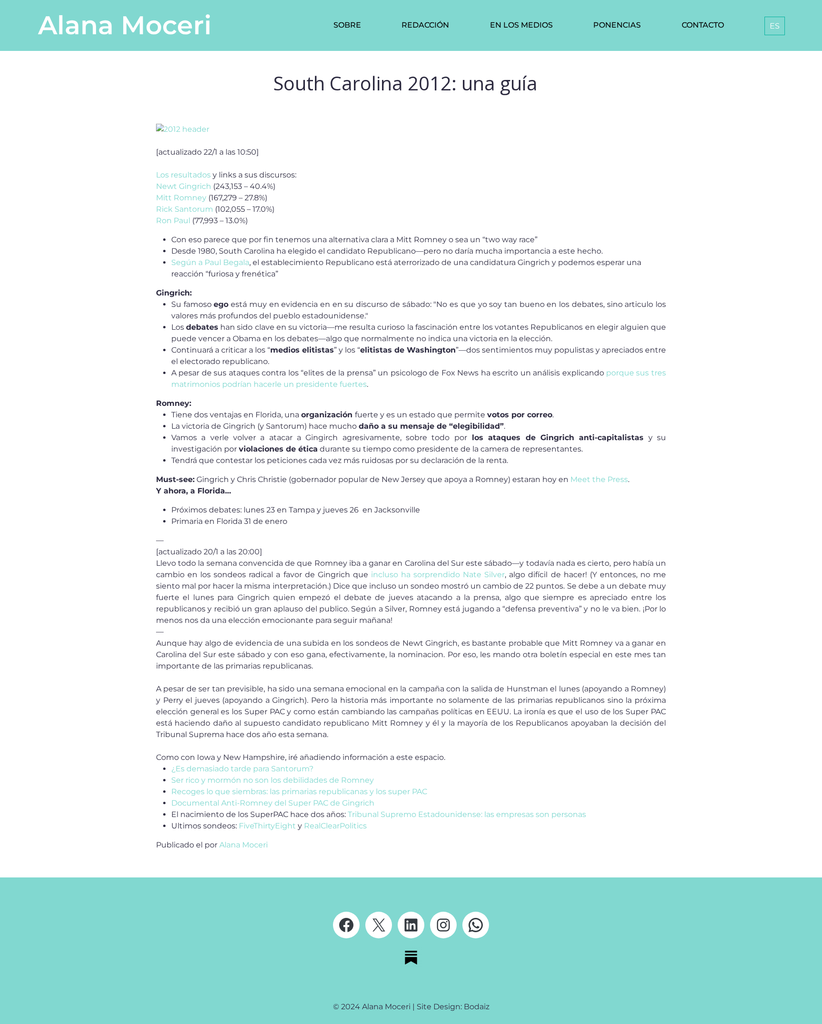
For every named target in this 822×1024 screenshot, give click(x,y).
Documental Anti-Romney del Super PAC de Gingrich (272, 802)
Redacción (425, 25)
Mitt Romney (181, 197)
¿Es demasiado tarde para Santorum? (242, 768)
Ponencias (617, 25)
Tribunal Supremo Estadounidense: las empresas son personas (467, 814)
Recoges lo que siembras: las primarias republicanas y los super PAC (299, 791)
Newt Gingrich (183, 186)
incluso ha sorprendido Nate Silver (438, 574)
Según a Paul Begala (210, 262)
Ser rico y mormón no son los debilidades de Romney (272, 780)
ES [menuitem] (775, 25)
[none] (773, 26)
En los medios (521, 25)
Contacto (703, 25)
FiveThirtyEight (268, 825)
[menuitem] (774, 26)
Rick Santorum (184, 209)
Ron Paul (174, 220)
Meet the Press (599, 479)
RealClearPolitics (335, 825)
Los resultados (183, 174)
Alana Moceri (125, 25)
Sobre (347, 25)
